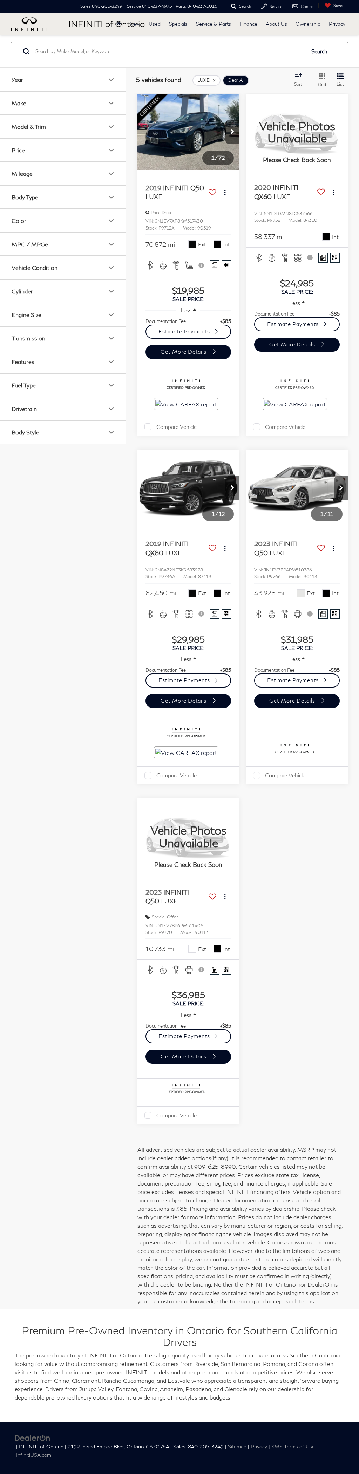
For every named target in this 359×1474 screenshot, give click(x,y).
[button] (232, 132)
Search (319, 51)
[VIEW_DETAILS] (297, 132)
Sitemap (237, 1446)
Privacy (337, 24)
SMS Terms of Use (293, 1446)
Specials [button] (178, 24)
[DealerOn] (32, 1437)
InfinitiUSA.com (33, 1455)
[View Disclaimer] (202, 265)
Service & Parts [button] (213, 24)
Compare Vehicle (176, 427)
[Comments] (214, 265)
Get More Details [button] (184, 351)
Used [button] (155, 24)
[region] (188, 321)
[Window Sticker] (226, 265)
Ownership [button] (308, 24)
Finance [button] (248, 24)
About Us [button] (276, 24)
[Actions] (225, 192)
